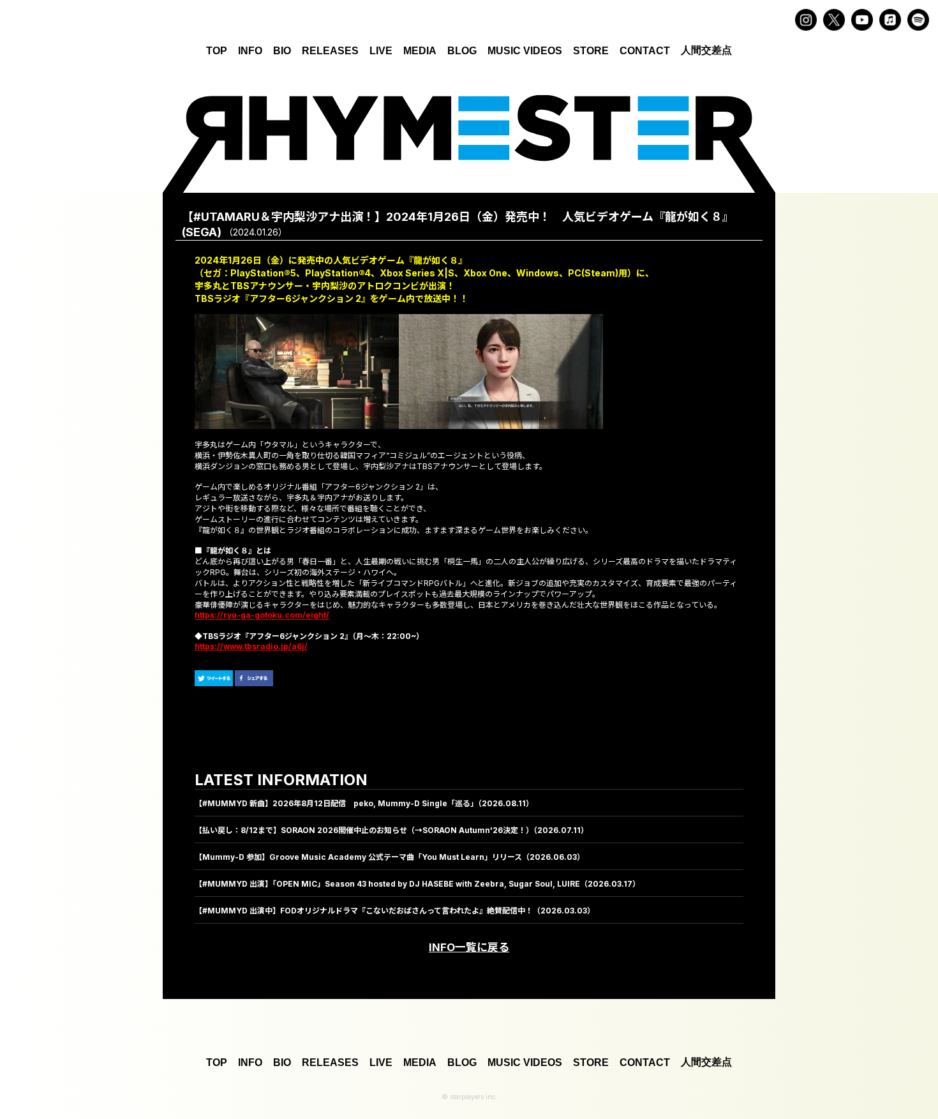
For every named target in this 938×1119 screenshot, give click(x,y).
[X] (834, 20)
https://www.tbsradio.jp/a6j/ (251, 646)
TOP (216, 50)
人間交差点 (706, 50)
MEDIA (419, 50)
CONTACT (645, 50)
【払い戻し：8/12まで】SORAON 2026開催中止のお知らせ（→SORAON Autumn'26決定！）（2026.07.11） (391, 830)
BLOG (462, 50)
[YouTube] (862, 20)
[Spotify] (918, 20)
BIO (282, 50)
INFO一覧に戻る (469, 947)
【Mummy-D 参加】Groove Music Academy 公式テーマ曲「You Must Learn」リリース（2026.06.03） (389, 857)
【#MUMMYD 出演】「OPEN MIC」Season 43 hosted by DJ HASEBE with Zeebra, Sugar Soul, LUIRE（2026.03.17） (417, 884)
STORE (591, 50)
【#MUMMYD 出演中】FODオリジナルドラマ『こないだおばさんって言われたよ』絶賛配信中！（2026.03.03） (395, 910)
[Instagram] (806, 20)
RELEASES (330, 50)
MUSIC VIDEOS (525, 50)
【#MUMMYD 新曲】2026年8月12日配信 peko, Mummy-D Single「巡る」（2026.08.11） (364, 803)
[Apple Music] (890, 20)
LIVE (380, 50)
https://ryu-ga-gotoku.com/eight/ (262, 615)
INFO (250, 50)
